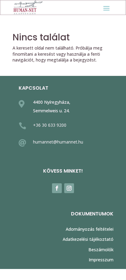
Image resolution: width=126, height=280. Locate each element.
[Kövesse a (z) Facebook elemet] (57, 188)
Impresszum (101, 260)
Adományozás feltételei (89, 229)
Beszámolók (100, 249)
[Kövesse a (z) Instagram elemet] (69, 188)
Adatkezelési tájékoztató (88, 239)
